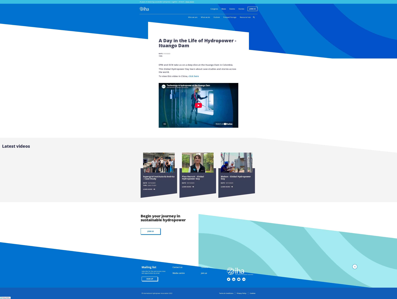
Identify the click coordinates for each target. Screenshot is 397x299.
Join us (204, 273)
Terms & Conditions (226, 293)
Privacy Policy (241, 293)
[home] (144, 9)
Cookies (252, 293)
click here (193, 76)
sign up (149, 279)
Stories (241, 9)
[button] (192, 17)
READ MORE (190, 2)
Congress (214, 9)
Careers (204, 267)
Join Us (252, 9)
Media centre (179, 273)
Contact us (177, 267)
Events (232, 9)
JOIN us (150, 231)
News (224, 9)
